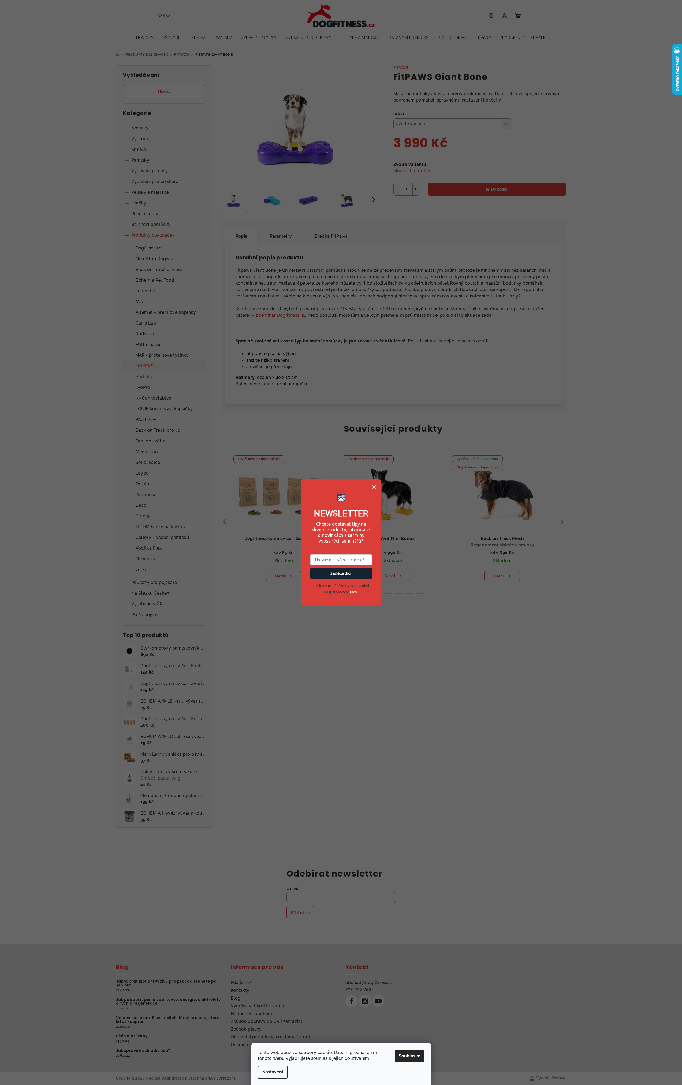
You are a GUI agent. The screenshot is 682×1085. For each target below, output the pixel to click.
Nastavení (272, 1072)
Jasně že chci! (341, 573)
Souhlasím (409, 1055)
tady (353, 592)
